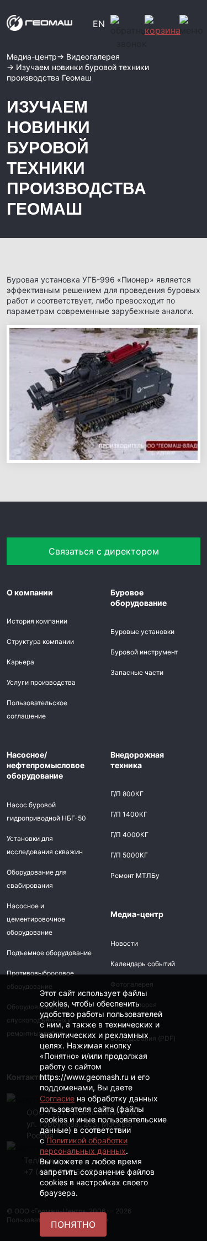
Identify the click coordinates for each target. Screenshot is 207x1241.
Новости (124, 943)
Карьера (20, 662)
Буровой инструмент (144, 652)
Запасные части (136, 672)
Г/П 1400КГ (128, 814)
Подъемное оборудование (49, 953)
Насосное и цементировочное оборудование (36, 919)
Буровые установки (142, 631)
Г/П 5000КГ (129, 855)
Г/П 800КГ (127, 794)
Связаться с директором (104, 551)
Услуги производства (41, 682)
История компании (37, 621)
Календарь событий (142, 964)
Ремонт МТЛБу (135, 875)
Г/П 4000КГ (129, 834)
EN (99, 23)
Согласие (57, 1098)
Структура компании (40, 641)
